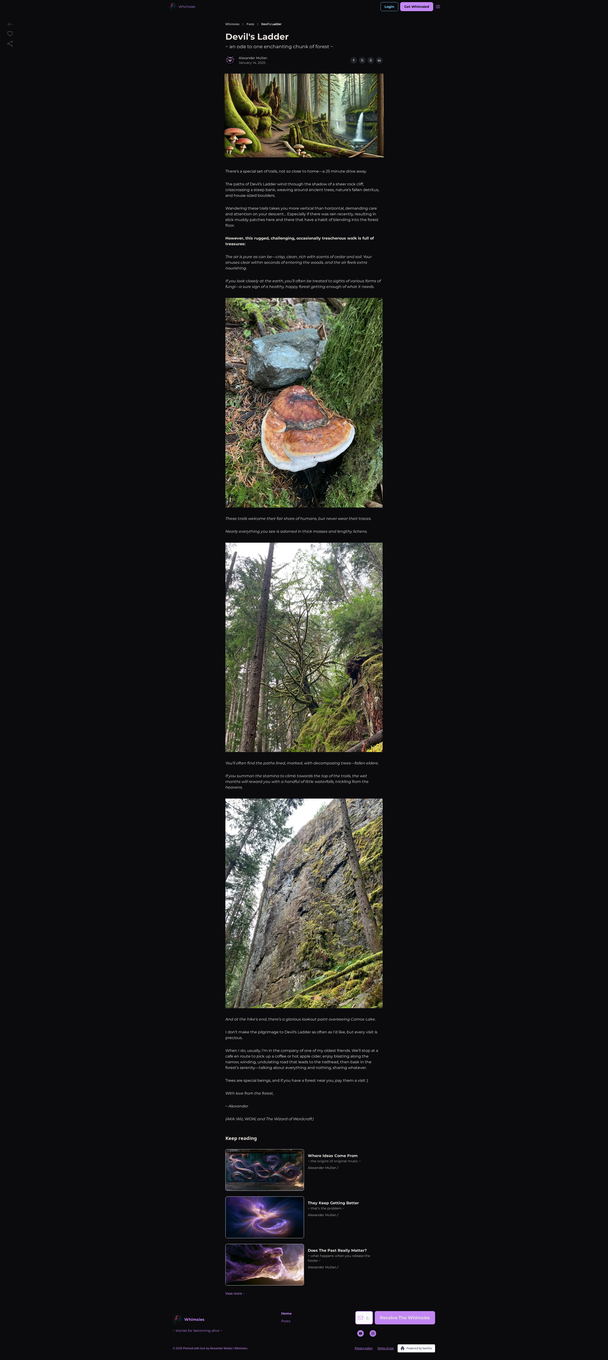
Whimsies (232, 24)
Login (389, 7)
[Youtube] (360, 1333)
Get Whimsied (416, 7)
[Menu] (438, 5)
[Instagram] (373, 1333)
